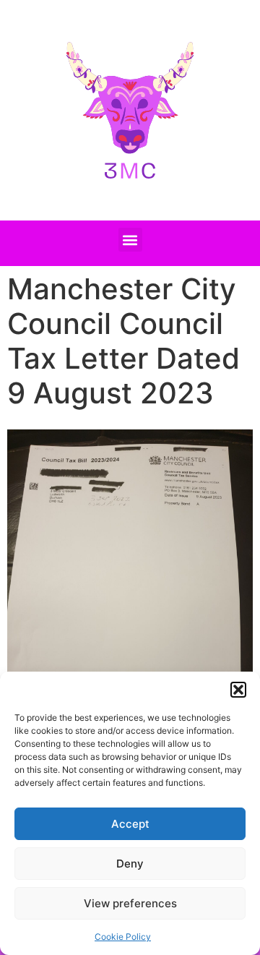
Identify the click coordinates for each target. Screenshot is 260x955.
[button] (238, 689)
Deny (130, 863)
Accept (130, 824)
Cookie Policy (123, 936)
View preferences (130, 903)
